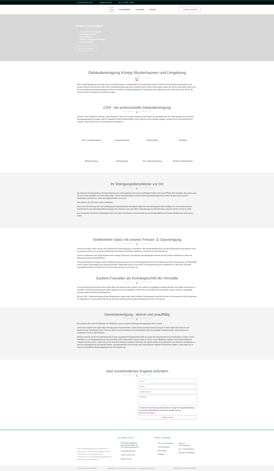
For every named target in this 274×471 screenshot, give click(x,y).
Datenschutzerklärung (127, 468)
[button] (2, 37)
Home (111, 9)
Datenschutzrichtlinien (146, 413)
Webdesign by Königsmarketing (184, 468)
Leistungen (140, 9)
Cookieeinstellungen (147, 468)
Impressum (112, 468)
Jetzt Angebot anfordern (86, 49)
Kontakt (152, 9)
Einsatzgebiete (124, 9)
